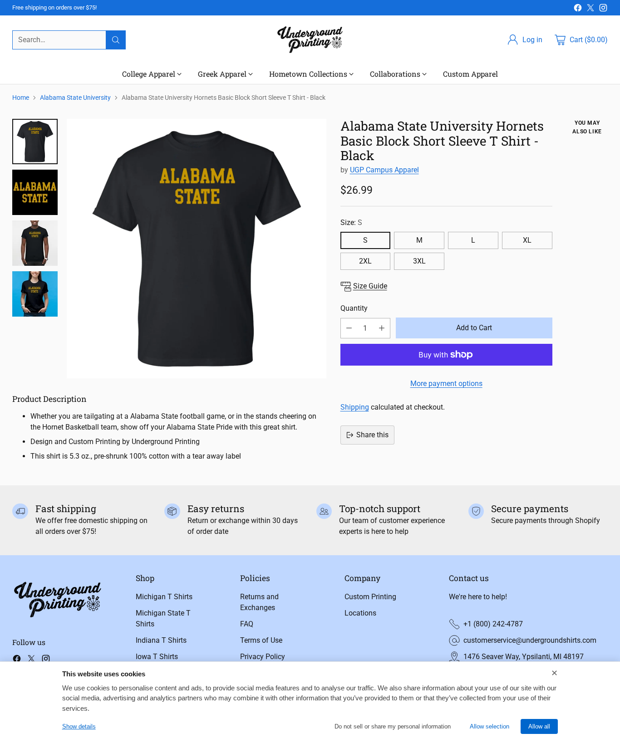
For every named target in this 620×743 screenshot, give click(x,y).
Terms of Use (261, 640)
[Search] (116, 39)
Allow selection (489, 726)
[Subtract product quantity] (349, 328)
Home (20, 97)
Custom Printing (370, 596)
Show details (79, 726)
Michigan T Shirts (164, 596)
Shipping (354, 407)
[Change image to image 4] (35, 294)
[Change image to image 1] (35, 141)
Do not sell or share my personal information (393, 726)
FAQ (246, 624)
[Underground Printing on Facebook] (577, 9)
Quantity (354, 308)
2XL (365, 261)
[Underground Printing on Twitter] (590, 9)
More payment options (446, 383)
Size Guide (370, 286)
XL (527, 240)
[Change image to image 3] (35, 243)
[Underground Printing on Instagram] (603, 9)
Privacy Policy (262, 656)
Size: (351, 222)
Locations (360, 613)
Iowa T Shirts (157, 656)
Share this (372, 434)
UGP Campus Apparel (384, 170)
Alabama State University (75, 97)
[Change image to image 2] (35, 192)
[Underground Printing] (310, 40)
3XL (419, 261)
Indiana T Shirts (161, 640)
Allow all (539, 726)
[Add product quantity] (382, 328)
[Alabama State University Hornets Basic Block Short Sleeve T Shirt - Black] (196, 248)
